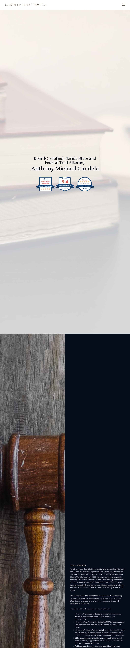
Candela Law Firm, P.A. (26, 5)
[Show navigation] (123, 5)
